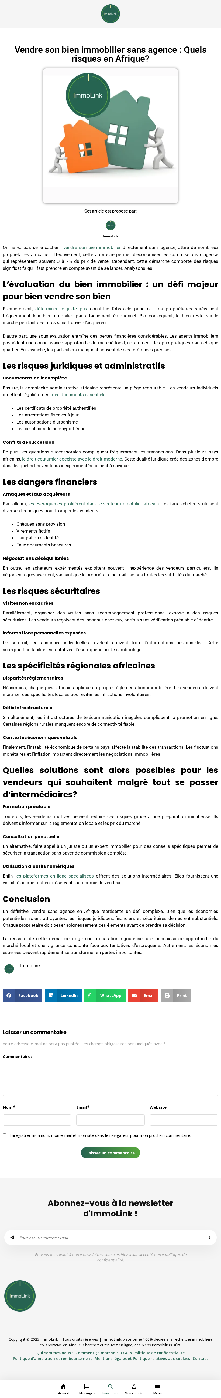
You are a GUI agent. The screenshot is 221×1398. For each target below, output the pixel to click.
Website (158, 1107)
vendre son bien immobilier (92, 247)
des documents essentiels (79, 394)
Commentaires (18, 1056)
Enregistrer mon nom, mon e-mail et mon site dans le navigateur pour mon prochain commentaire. (100, 1135)
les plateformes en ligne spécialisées (54, 876)
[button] (22, 995)
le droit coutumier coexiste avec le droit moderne (72, 459)
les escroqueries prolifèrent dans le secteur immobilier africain (93, 503)
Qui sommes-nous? (55, 1352)
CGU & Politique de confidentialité (153, 1352)
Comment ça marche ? (96, 1352)
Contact (200, 1358)
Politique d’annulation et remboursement (52, 1358)
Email (82, 1107)
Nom (9, 1107)
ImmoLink (112, 1339)
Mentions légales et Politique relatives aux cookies (142, 1358)
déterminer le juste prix (62, 308)
